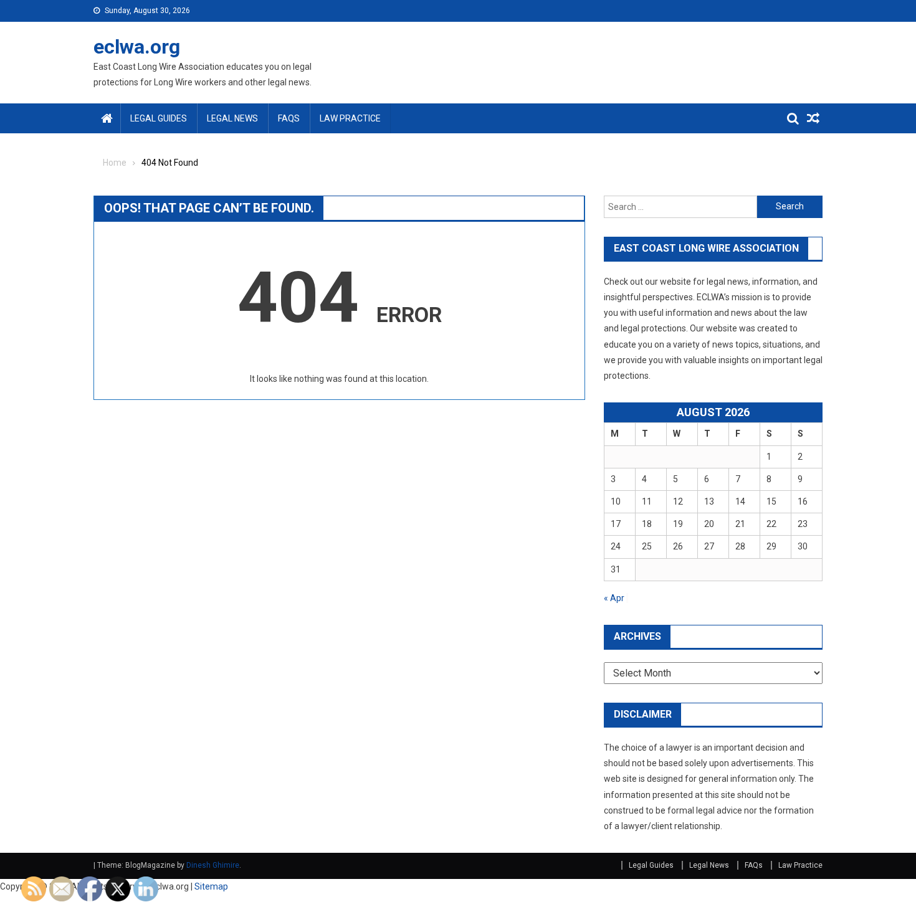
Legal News (232, 118)
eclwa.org (136, 47)
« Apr (614, 598)
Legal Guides (158, 118)
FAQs (289, 118)
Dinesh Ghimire (212, 865)
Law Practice (350, 118)
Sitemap (211, 886)
